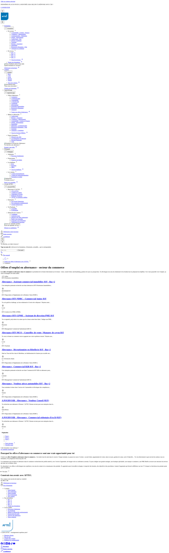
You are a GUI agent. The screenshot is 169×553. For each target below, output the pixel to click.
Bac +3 (13, 56)
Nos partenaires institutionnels (19, 203)
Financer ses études (16, 160)
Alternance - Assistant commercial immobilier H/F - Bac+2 (28, 282)
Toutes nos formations (14, 506)
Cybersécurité (15, 101)
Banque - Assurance (16, 44)
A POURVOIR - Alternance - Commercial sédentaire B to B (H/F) (31, 417)
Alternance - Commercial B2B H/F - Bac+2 (21, 366)
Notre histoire (11, 490)
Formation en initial (16, 177)
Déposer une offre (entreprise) (19, 217)
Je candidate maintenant (7, 449)
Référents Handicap (16, 196)
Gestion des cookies (9, 538)
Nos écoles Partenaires (17, 201)
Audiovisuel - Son (16, 39)
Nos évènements (7, 485)
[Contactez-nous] (2, 253)
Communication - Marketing (19, 36)
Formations (7, 26)
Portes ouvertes (7, 234)
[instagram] (4, 544)
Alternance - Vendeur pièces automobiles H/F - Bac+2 (26, 383)
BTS (12, 164)
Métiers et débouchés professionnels (18, 512)
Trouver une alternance (14, 515)
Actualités (14, 208)
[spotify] (9, 544)
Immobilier (14, 45)
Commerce (14, 97)
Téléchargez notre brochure (10, 231)
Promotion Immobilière (17, 106)
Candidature (6, 236)
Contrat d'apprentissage (17, 173)
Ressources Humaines (17, 108)
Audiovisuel (14, 116)
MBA (13, 167)
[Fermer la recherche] (2, 241)
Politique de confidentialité (11, 540)
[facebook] (2, 544)
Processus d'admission (17, 156)
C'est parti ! (21, 250)
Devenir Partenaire (16, 140)
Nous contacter (12, 517)
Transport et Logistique (17, 48)
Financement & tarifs (13, 514)
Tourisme (13, 42)
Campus (6, 69)
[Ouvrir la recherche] (2, 238)
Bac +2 (13, 54)
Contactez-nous (15, 216)
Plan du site (7, 537)
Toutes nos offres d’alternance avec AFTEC (16, 261)
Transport (14, 109)
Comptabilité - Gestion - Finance (20, 32)
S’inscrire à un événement (18, 220)
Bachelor (13, 165)
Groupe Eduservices (17, 204)
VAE (12, 141)
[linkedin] (7, 544)
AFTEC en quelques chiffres (19, 197)
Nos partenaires (12, 491)
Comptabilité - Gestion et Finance (20, 121)
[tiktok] (12, 544)
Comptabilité (14, 100)
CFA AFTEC (15, 191)
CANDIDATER (5, 7)
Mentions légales (9, 535)
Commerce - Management (18, 34)
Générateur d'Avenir (17, 194)
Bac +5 (13, 57)
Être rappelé (6, 255)
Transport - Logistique (17, 130)
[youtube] (14, 544)
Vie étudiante (11, 510)
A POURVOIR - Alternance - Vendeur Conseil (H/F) (25, 400)
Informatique (14, 105)
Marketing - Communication (19, 125)
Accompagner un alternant (18, 138)
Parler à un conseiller (17, 219)
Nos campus (11, 496)
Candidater (14, 214)
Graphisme (14, 103)
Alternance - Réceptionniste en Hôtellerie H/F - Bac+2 (26, 349)
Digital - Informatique (17, 37)
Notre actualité (12, 493)
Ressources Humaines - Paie (19, 47)
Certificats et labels (16, 192)
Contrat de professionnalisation (19, 175)
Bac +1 (13, 52)
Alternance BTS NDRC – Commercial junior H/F (24, 299)
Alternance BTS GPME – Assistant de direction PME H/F (28, 315)
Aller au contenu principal (8, 1)
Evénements (14, 210)
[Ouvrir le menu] (2, 22)
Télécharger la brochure (17, 222)
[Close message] (2, 11)
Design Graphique (16, 40)
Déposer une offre (16, 137)
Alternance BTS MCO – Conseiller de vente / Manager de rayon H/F (33, 332)
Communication (15, 98)
